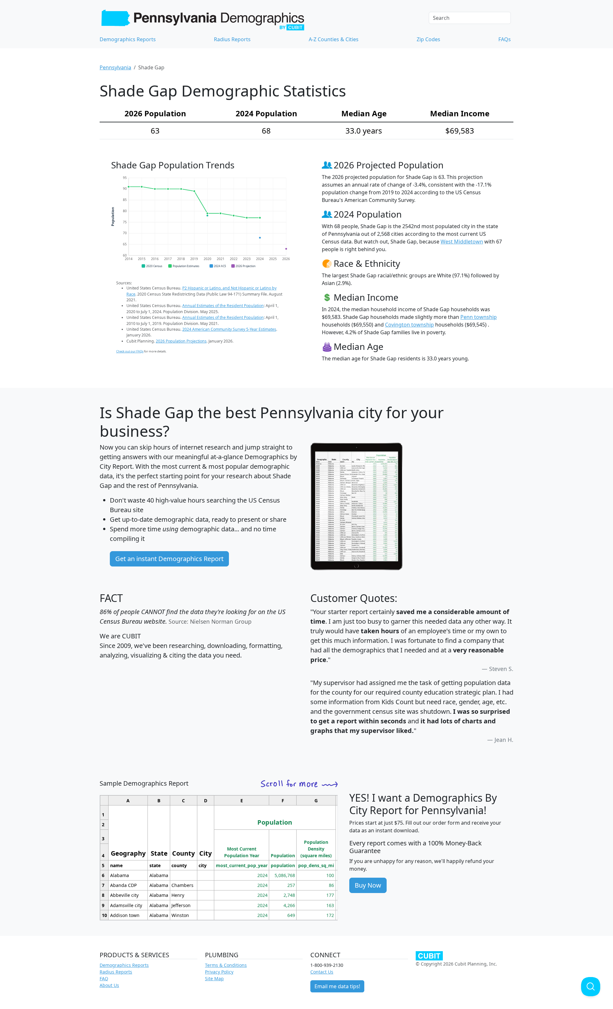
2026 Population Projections (181, 341)
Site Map (214, 978)
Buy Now (368, 885)
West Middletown (462, 241)
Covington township (409, 324)
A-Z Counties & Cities (334, 39)
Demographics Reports (128, 39)
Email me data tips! (337, 986)
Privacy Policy (219, 972)
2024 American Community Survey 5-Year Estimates (229, 329)
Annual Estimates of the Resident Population (223, 305)
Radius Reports (232, 39)
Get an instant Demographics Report (169, 558)
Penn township (478, 316)
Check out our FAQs (129, 351)
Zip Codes (428, 39)
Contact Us (321, 972)
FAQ (104, 978)
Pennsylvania (115, 67)
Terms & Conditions (226, 965)
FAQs (504, 39)
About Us (109, 985)
